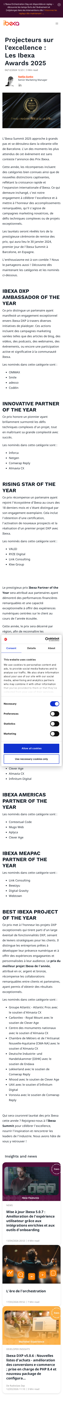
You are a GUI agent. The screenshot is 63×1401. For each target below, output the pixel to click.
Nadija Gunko (25, 76)
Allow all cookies (32, 748)
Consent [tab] (11, 648)
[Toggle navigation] (56, 24)
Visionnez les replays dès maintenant (38, 12)
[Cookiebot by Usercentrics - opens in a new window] (45, 639)
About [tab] (51, 648)
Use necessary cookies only (31, 758)
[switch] (54, 713)
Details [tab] (31, 648)
